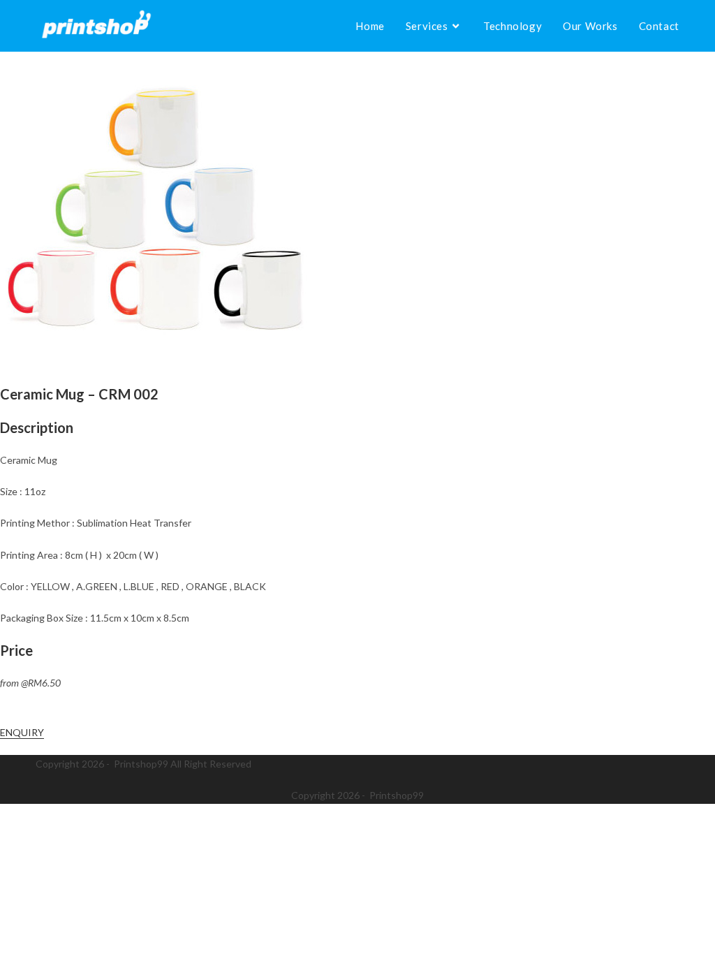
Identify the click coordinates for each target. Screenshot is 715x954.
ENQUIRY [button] (22, 732)
